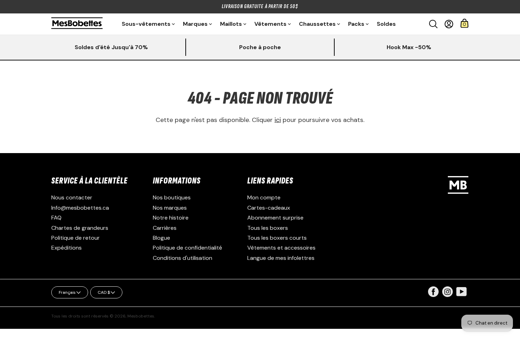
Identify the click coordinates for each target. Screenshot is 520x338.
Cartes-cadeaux (268, 207)
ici (278, 120)
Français (67, 292)
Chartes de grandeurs (79, 228)
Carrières (165, 228)
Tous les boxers (267, 228)
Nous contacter (71, 197)
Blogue (161, 237)
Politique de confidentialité (187, 247)
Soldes (386, 24)
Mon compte (264, 197)
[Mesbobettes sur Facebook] (433, 295)
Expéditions (66, 247)
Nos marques (170, 207)
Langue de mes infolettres (280, 258)
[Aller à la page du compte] (449, 24)
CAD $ (104, 292)
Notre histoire (171, 217)
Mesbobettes (140, 316)
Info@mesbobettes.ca (80, 207)
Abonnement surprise (275, 217)
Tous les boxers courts (277, 237)
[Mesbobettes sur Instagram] (447, 295)
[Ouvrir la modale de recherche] (433, 24)
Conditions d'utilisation (182, 258)
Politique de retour (75, 237)
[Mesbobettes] (77, 24)
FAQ (56, 217)
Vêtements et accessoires (281, 247)
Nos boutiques (172, 197)
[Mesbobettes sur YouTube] (461, 291)
